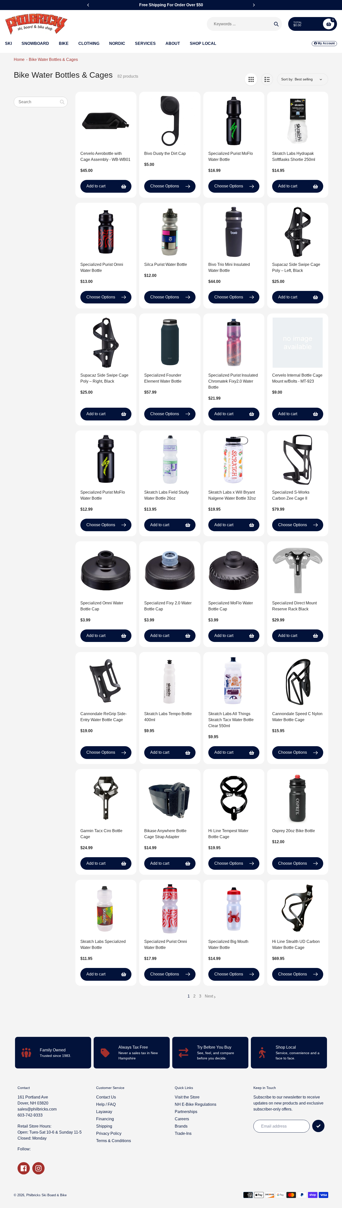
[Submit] (318, 1126)
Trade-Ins (183, 1133)
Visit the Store (187, 1097)
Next (209, 996)
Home (19, 59)
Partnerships (186, 1112)
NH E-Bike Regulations (195, 1104)
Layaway (104, 1112)
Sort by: (287, 79)
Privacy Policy (108, 1133)
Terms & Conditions (113, 1141)
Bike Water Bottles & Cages (53, 59)
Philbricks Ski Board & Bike (46, 1195)
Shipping (104, 1126)
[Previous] (88, 5)
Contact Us (106, 1097)
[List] (267, 79)
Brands (181, 1126)
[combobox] (41, 102)
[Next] (253, 5)
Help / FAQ (106, 1104)
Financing (105, 1119)
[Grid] (251, 79)
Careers (182, 1119)
